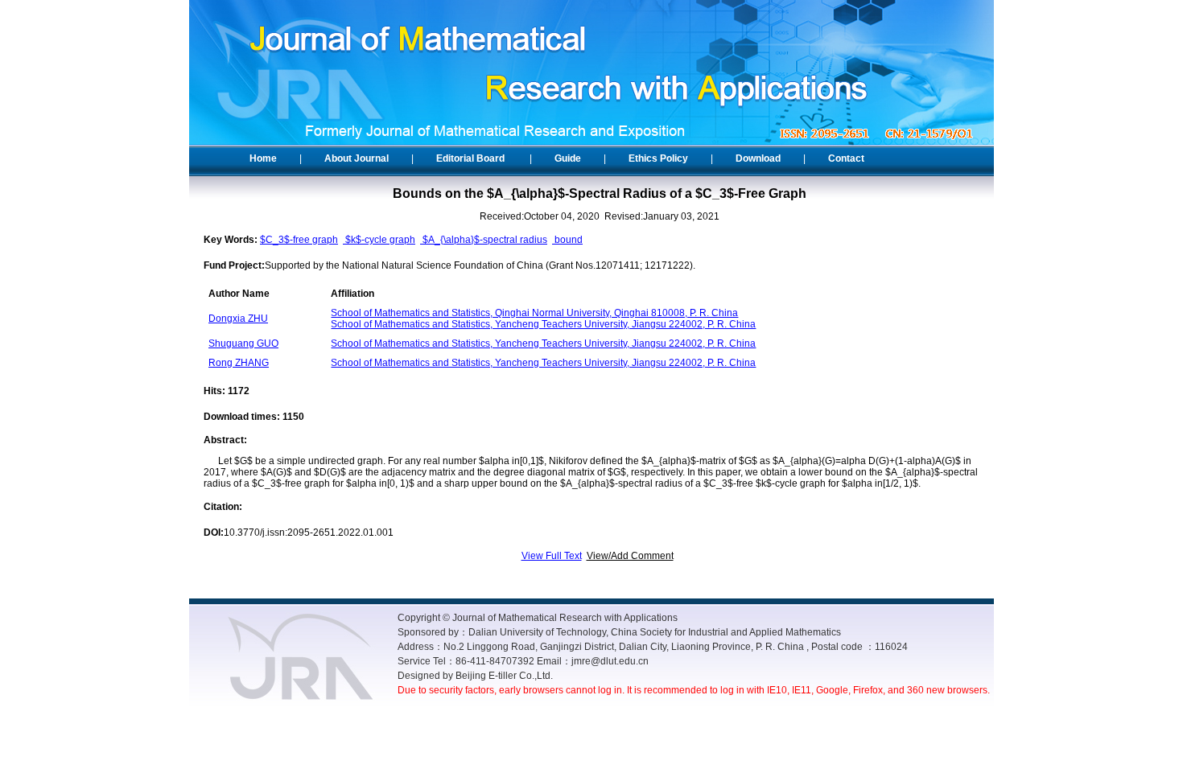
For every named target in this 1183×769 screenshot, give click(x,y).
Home (263, 158)
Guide (567, 158)
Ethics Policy (658, 158)
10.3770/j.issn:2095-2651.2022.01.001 (309, 532)
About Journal (356, 158)
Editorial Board (470, 158)
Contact (846, 158)
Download (758, 158)
